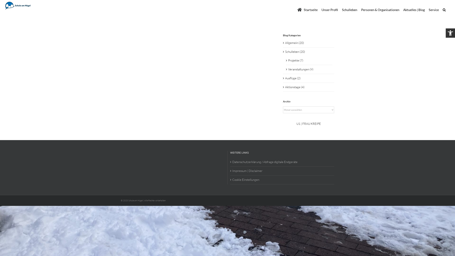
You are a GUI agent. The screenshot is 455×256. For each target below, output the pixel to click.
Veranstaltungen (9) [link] (300, 69)
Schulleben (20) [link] (295, 52)
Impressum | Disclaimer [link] (247, 171)
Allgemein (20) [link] (294, 43)
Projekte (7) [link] (295, 60)
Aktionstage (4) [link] (294, 87)
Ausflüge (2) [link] (293, 78)
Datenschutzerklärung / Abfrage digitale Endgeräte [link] (265, 162)
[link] (450, 33)
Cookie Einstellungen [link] (245, 180)
